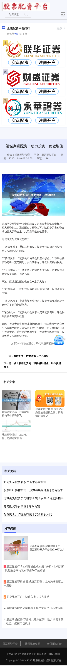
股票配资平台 (10, 643)
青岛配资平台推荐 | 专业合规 (22, 506)
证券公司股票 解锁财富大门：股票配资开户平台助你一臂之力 (47, 547)
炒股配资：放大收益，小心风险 (31, 356)
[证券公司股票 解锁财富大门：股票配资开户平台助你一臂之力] (16, 548)
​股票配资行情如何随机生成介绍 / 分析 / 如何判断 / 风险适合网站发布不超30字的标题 (34, 568)
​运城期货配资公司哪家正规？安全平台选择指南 (34, 608)
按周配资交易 (32, 643)
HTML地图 (54, 654)
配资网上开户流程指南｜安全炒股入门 (28, 514)
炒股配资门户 (54, 643)
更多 (59, 28)
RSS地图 (42, 654)
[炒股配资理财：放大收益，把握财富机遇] (16, 426)
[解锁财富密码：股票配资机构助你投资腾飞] (16, 399)
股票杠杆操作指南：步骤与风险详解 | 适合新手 (33, 490)
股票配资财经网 (42, 660)
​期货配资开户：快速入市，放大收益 (27, 596)
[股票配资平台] (25, 6)
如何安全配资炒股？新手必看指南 (25, 482)
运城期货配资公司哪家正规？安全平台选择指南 (34, 498)
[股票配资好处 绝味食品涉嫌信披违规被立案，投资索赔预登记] (49, 398)
